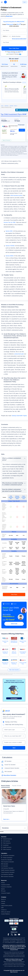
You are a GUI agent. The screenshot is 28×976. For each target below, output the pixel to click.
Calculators (7, 757)
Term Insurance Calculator (7, 861)
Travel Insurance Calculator (7, 872)
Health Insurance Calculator (8, 870)
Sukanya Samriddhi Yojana (19, 415)
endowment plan (19, 354)
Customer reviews (5, 884)
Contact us (3, 909)
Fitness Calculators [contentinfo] (7, 857)
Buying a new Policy (11, 722)
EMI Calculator (4, 863)
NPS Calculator (8, 771)
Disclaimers (5, 828)
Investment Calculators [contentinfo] (8, 855)
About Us (3, 899)
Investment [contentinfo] (6, 845)
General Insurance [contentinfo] (7, 838)
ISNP (2, 907)
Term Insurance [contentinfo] (7, 843)
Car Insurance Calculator (7, 874)
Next (14, 748)
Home (2, 105)
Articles (3, 882)
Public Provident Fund (24, 497)
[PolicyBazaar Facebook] (8, 934)
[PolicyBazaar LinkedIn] (15, 934)
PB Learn (3, 891)
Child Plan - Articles (13, 105)
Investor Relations (5, 914)
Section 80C (9, 231)
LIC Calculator (4, 866)
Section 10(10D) (10, 245)
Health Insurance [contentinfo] (7, 847)
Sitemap (3, 901)
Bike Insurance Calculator (7, 876)
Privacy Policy (10, 52)
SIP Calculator (8, 761)
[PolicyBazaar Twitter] (11, 934)
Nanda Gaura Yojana (9, 806)
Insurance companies (6, 886)
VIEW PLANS (14, 623)
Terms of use (17, 52)
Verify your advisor (5, 911)
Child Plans (6, 105)
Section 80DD (10, 256)
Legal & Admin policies (6, 905)
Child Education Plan (11, 497)
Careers (3, 903)
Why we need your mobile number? (19, 38)
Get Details (21, 130)
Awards (3, 888)
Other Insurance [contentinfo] (7, 849)
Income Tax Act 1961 (9, 222)
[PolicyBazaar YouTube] (19, 934)
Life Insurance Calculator (7, 868)
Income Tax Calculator (10, 764)
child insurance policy (16, 195)
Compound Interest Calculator (12, 768)
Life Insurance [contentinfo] (6, 841)
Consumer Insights (5, 893)
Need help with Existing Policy (14, 724)
